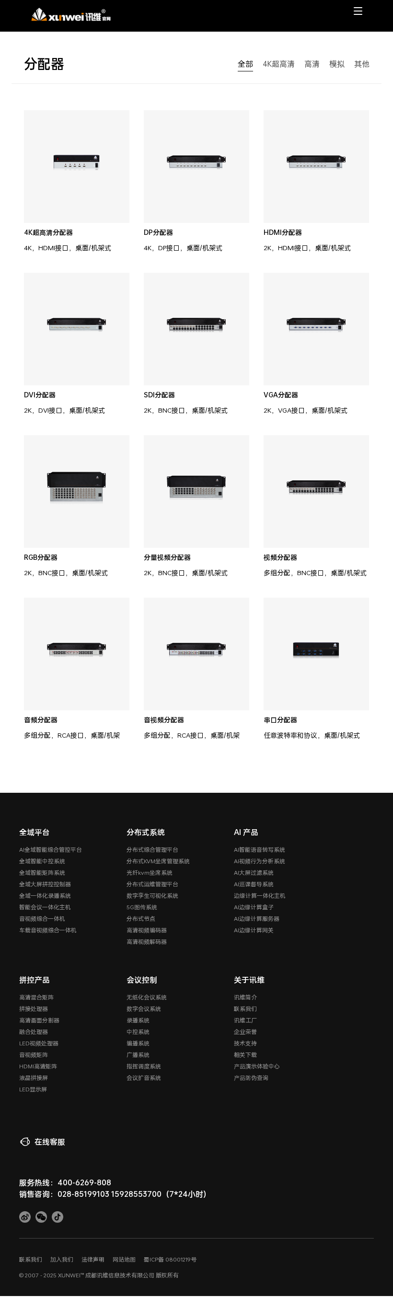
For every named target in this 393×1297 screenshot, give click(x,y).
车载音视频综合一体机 (48, 930)
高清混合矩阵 (36, 997)
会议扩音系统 (144, 1077)
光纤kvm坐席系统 (150, 872)
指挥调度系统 (144, 1066)
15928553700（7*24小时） (161, 1194)
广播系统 (138, 1054)
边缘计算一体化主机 (260, 895)
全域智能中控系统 (42, 861)
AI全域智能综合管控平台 (50, 849)
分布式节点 (141, 918)
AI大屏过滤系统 (254, 872)
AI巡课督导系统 (254, 884)
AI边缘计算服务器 (256, 918)
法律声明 (92, 1259)
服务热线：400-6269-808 (65, 1182)
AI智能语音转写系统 (259, 849)
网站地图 (124, 1259)
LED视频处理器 (38, 1043)
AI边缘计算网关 (254, 930)
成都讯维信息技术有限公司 (119, 1275)
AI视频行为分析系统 (259, 861)
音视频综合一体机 (42, 918)
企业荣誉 (245, 1031)
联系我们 (245, 1008)
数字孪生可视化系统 (152, 895)
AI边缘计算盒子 (254, 907)
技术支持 (245, 1043)
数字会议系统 (144, 1008)
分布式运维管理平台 (152, 884)
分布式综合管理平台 (152, 849)
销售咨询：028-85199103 (64, 1194)
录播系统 (138, 1020)
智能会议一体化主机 (45, 907)
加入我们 (61, 1259)
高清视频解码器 (147, 941)
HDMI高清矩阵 (38, 1066)
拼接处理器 (33, 1008)
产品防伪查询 (251, 1077)
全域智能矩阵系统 (42, 872)
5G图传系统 (142, 907)
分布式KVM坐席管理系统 (158, 861)
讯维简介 (245, 997)
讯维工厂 (245, 1020)
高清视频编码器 (147, 930)
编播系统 (138, 1043)
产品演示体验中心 (257, 1066)
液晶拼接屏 (33, 1077)
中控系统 (138, 1031)
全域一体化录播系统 (45, 895)
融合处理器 (33, 1031)
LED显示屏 (33, 1089)
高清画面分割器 (39, 1020)
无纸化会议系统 (147, 997)
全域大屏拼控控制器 (45, 884)
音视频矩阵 (33, 1054)
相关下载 (245, 1054)
